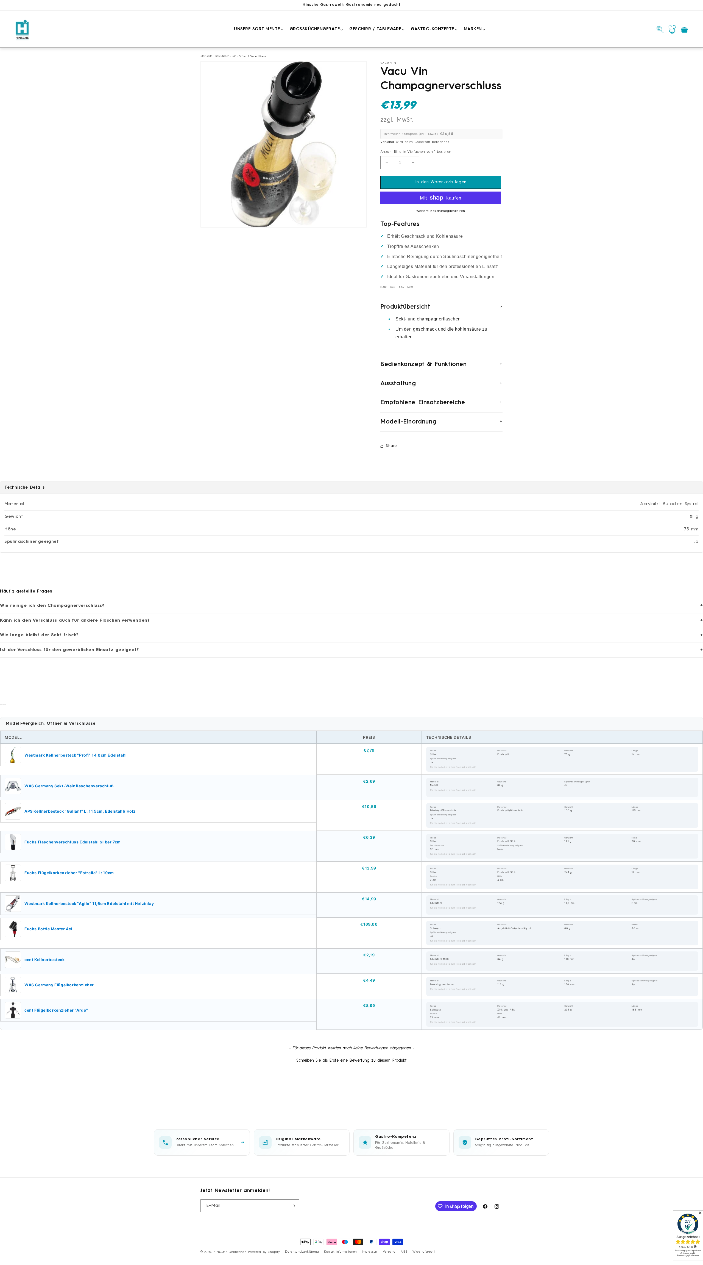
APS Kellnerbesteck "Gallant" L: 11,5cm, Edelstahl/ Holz (80, 811)
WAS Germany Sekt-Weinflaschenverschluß (69, 786)
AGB (404, 1251)
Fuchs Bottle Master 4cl (48, 928)
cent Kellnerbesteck (44, 959)
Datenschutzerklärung (302, 1251)
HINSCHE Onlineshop (230, 1252)
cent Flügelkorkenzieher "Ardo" (56, 1010)
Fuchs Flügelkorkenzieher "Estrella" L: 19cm (69, 872)
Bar (234, 56)
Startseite (206, 56)
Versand (387, 142)
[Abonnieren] (293, 1205)
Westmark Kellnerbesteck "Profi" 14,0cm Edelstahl (75, 755)
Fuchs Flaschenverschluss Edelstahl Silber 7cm (72, 842)
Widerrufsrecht (423, 1251)
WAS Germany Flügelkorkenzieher (59, 984)
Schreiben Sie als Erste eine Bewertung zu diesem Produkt (351, 1061)
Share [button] (391, 446)
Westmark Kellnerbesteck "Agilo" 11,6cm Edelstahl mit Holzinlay (89, 903)
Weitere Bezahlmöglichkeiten (440, 211)
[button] (258, 29)
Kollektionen (222, 56)
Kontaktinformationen (340, 1251)
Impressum (370, 1251)
